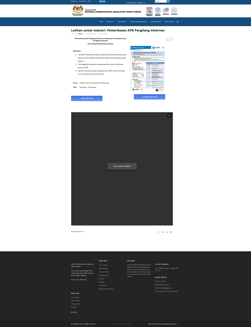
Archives (73, 307)
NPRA (178, 324)
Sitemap (101, 282)
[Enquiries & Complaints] (166, 11)
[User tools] (169, 39)
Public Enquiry (75, 300)
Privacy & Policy (76, 304)
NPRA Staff (102, 285)
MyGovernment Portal (106, 289)
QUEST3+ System (160, 281)
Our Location (75, 297)
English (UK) (141, 3)
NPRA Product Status (125, 324)
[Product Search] (149, 11)
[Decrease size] (104, 1)
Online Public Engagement (163, 288)
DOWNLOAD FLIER (149, 97)
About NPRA (169, 22)
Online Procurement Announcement (166, 291)
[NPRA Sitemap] (174, 11)
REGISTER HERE (86, 98)
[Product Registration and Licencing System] (158, 11)
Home (101, 22)
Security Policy (103, 275)
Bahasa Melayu (132, 3)
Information (156, 22)
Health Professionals (138, 22)
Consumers (121, 22)
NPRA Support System (162, 285)
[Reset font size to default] (102, 1)
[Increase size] (100, 1)
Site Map (115, 324)
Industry (109, 22)
